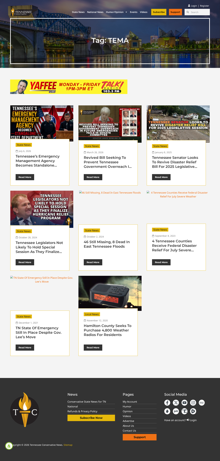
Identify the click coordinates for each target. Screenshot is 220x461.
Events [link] (133, 12)
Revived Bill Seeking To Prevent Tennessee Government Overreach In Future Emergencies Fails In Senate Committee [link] (107, 166)
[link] (9, 446)
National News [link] (95, 12)
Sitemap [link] (68, 444)
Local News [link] (92, 314)
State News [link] (78, 12)
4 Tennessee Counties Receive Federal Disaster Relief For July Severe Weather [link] (174, 248)
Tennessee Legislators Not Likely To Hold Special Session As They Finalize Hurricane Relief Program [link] (39, 249)
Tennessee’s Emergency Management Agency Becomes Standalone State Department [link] (38, 163)
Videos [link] (143, 12)
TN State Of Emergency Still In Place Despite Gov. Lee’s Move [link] (38, 332)
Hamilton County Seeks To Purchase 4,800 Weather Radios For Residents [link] (107, 330)
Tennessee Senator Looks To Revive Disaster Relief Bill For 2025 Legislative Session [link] (175, 164)
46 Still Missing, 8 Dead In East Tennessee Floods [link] (107, 244)
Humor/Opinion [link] (115, 12)
